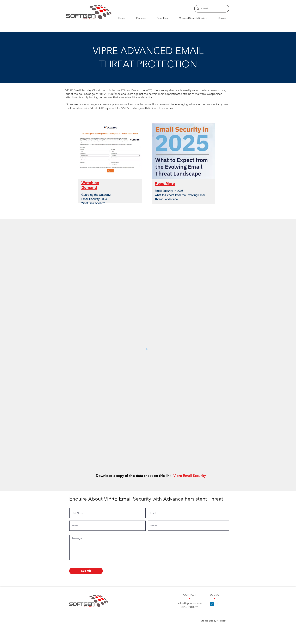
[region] (110, 170)
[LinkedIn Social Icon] (212, 604)
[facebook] (217, 604)
